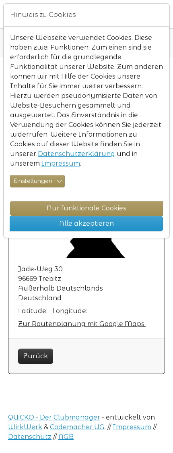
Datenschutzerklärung (76, 154)
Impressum (60, 163)
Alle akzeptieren (86, 223)
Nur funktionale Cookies (86, 208)
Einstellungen (33, 181)
